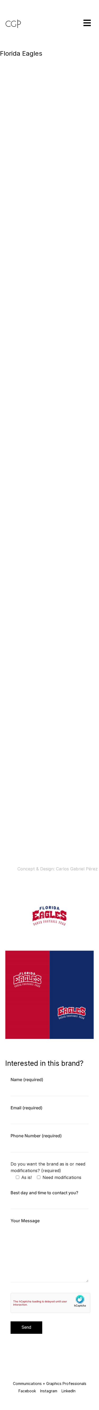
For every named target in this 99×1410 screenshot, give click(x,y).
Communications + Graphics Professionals (49, 1383)
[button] (81, 23)
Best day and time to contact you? (44, 1192)
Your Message (25, 1220)
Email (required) (27, 1107)
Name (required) (27, 1079)
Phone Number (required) (36, 1135)
